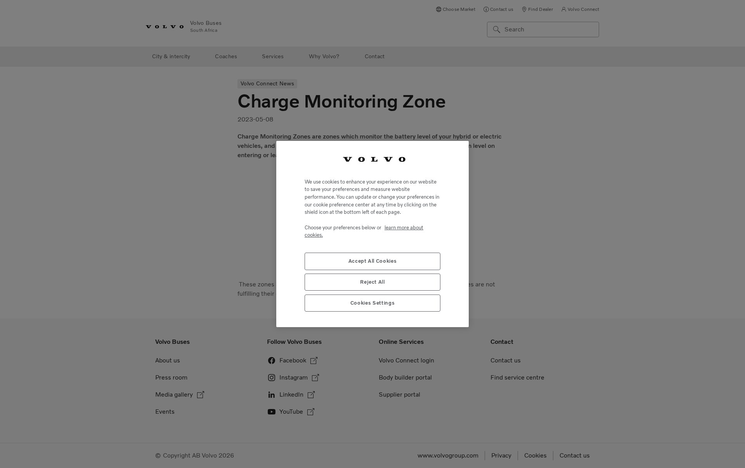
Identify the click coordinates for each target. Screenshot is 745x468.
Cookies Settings (372, 303)
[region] (372, 234)
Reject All (372, 282)
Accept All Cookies (372, 261)
